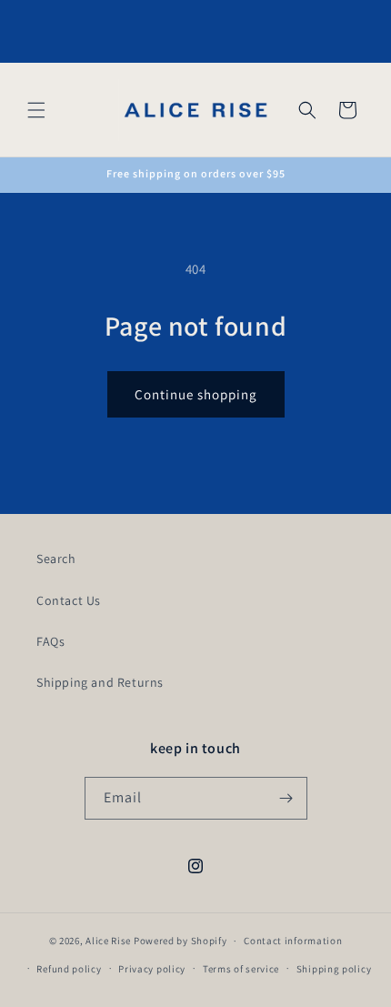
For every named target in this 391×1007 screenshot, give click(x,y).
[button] (36, 110)
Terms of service (241, 968)
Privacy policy (151, 968)
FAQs (50, 641)
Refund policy (68, 968)
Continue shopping (196, 394)
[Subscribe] (286, 798)
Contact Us (68, 600)
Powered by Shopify (180, 940)
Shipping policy (334, 968)
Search (56, 558)
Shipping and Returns (100, 682)
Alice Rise (108, 940)
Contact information (293, 940)
